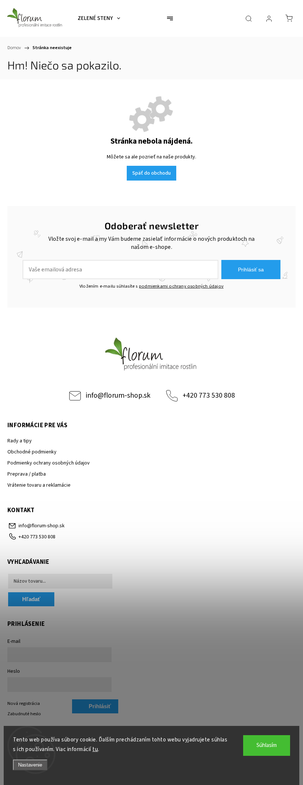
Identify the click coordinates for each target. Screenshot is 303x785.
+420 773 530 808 (209, 395)
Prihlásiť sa (251, 269)
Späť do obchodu (151, 173)
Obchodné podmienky (32, 452)
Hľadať (31, 599)
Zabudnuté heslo (24, 713)
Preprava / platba (26, 474)
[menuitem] (99, 18)
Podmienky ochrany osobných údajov (48, 463)
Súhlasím (266, 745)
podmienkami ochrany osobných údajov (181, 286)
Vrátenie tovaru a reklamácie (39, 485)
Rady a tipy (19, 441)
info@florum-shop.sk (118, 395)
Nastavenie (30, 765)
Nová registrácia (23, 703)
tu (95, 749)
